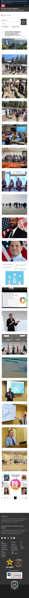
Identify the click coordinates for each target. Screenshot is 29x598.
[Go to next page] (22, 498)
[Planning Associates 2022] (14, 484)
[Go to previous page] (7, 498)
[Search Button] (24, 6)
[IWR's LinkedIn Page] (2, 538)
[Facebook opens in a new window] (5, 538)
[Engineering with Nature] (14, 367)
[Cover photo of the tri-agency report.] (14, 41)
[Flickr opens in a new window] (14, 538)
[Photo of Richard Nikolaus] (14, 228)
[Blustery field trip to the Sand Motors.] (14, 204)
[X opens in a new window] (8, 538)
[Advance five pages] (25, 498)
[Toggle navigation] (27, 6)
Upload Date (15, 26)
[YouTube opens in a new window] (11, 538)
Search (24, 20)
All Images (5, 26)
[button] (7, 2)
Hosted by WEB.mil (14, 570)
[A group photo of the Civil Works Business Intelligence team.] (14, 158)
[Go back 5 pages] (5, 498)
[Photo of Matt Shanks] (14, 251)
